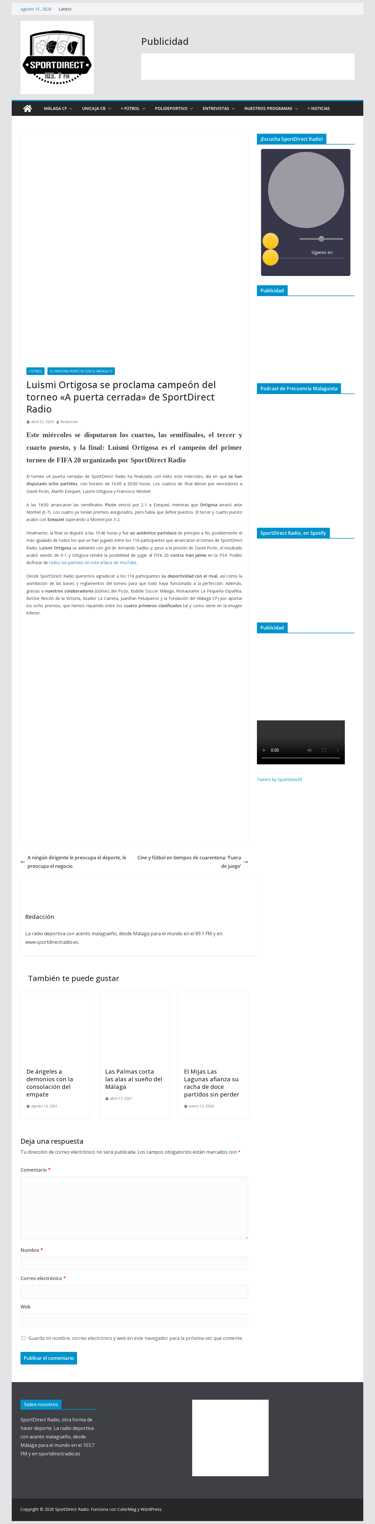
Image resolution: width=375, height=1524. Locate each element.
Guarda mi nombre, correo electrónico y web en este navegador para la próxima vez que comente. (135, 1338)
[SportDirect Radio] (27, 108)
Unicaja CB (93, 108)
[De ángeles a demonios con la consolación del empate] (56, 996)
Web (25, 1307)
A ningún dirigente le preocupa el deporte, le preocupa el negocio (77, 861)
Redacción (69, 421)
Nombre (32, 1250)
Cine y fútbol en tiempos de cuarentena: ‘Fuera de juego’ (189, 861)
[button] (70, 108)
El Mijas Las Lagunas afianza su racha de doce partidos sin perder (211, 1083)
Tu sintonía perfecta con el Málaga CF (81, 371)
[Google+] (326, 267)
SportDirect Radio (72, 1509)
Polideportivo (171, 108)
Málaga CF (55, 108)
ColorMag (126, 1509)
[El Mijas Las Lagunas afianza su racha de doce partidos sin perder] (213, 996)
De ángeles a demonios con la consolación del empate (49, 1083)
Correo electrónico (43, 1278)
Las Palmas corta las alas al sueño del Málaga (133, 1079)
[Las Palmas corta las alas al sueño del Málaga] (134, 996)
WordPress (151, 1509)
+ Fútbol (130, 108)
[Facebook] (302, 267)
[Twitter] (314, 267)
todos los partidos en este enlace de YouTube (93, 562)
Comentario (36, 1170)
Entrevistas (216, 108)
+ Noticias (319, 108)
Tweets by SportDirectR (279, 779)
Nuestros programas (268, 108)
